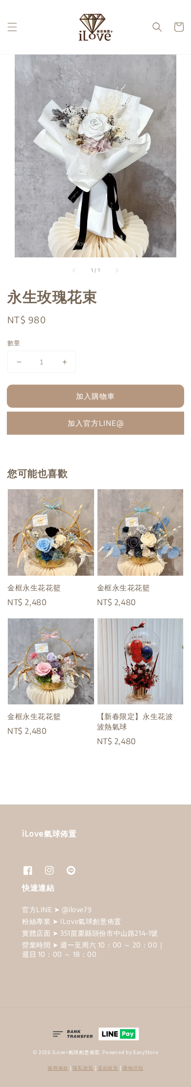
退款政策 (108, 1068)
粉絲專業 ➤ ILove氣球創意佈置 (71, 921)
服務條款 (58, 1068)
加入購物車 (95, 395)
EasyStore (145, 1052)
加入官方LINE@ (96, 422)
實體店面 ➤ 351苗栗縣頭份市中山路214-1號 (90, 933)
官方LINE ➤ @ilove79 (57, 909)
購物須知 (132, 1068)
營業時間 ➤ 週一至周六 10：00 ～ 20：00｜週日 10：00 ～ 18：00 (93, 949)
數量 (14, 343)
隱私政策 (83, 1068)
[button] (12, 27)
